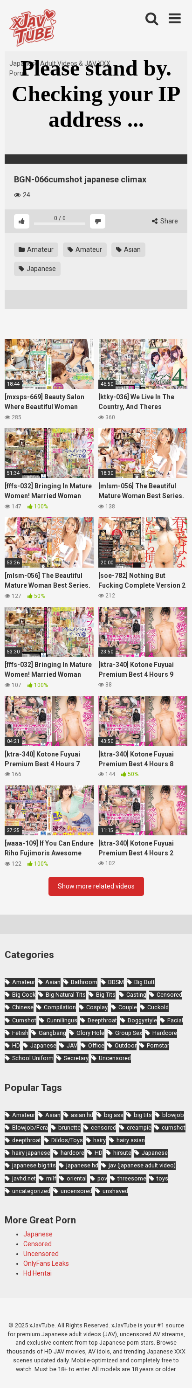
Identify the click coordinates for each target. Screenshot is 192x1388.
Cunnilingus (62, 1020)
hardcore (72, 1152)
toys (162, 1178)
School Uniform (33, 1058)
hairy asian (131, 1140)
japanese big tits (34, 1165)
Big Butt (144, 982)
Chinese (23, 1007)
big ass (113, 1114)
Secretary (76, 1058)
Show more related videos (96, 886)
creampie (139, 1127)
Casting (136, 994)
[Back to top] (174, 1369)
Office (96, 1045)
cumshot (173, 1127)
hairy (99, 1140)
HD (16, 1045)
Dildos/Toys (67, 1140)
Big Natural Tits (66, 994)
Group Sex (128, 1032)
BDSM (116, 982)
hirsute (122, 1152)
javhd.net (24, 1178)
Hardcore (164, 1032)
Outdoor (126, 1045)
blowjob (173, 1114)
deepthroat (26, 1140)
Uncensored (115, 1058)
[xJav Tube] (33, 29)
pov (102, 1178)
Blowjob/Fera (30, 1127)
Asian (132, 249)
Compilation (60, 1007)
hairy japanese (31, 1152)
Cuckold (158, 1007)
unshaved (115, 1190)
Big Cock (23, 994)
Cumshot (24, 1020)
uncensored (76, 1190)
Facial (175, 1020)
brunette (69, 1127)
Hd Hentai (37, 1273)
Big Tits (106, 994)
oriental (77, 1178)
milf (51, 1178)
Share (168, 221)
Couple (127, 1007)
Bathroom (84, 982)
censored (103, 1127)
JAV (72, 1045)
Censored (169, 994)
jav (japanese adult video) (142, 1165)
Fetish (20, 1032)
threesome (131, 1178)
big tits (143, 1114)
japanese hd (82, 1165)
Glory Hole (90, 1032)
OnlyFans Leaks (46, 1263)
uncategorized (31, 1190)
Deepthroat (102, 1020)
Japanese (40, 268)
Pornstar (158, 1045)
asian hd (82, 1114)
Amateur (40, 249)
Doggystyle (142, 1020)
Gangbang (52, 1032)
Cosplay (97, 1007)
